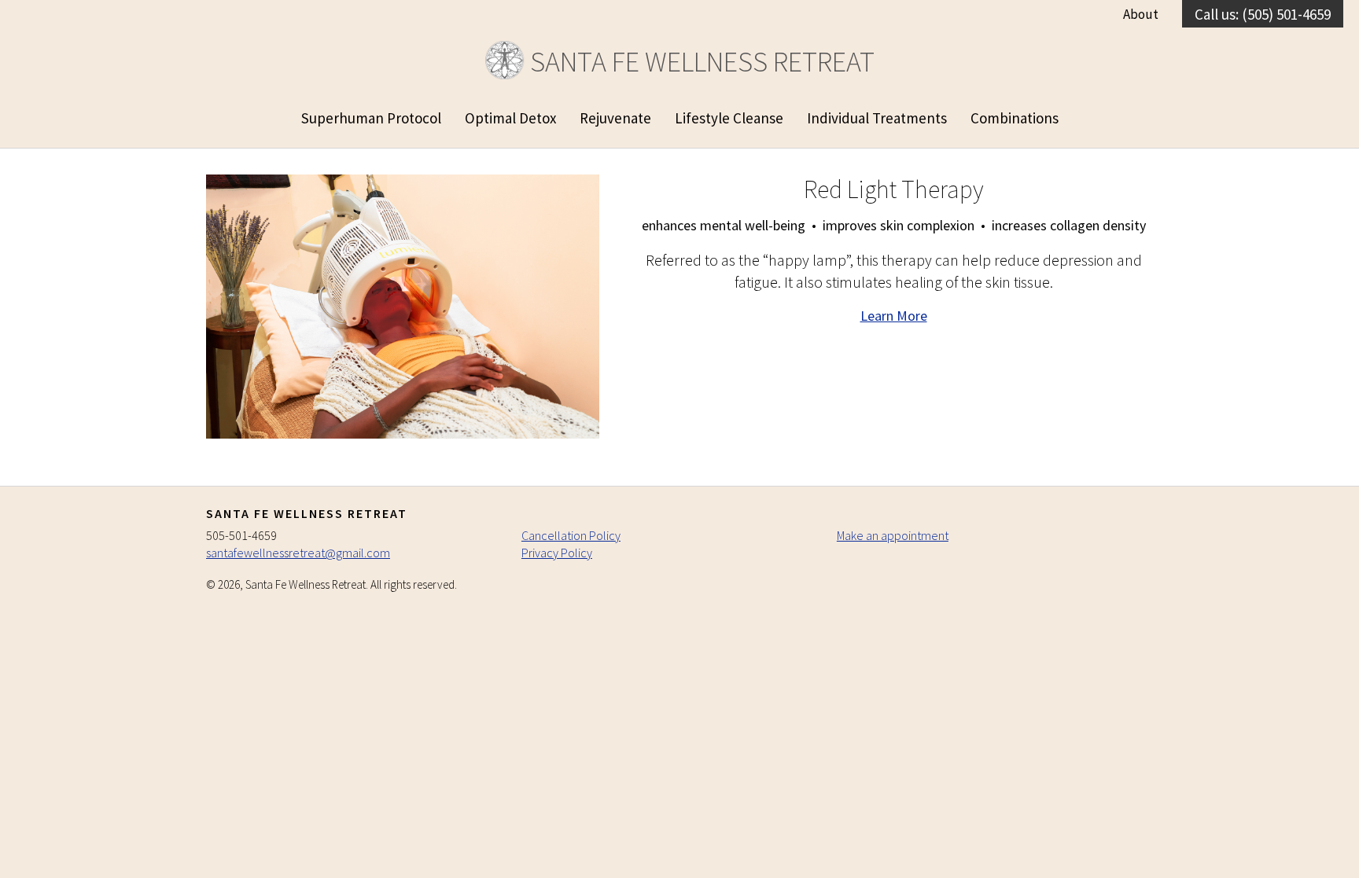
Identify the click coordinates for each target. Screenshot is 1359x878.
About (1140, 14)
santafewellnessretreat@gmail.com (298, 552)
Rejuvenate (615, 117)
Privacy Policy (556, 552)
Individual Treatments (877, 117)
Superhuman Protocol (371, 117)
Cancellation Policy (571, 535)
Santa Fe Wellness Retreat (700, 61)
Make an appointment (892, 535)
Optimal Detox (510, 117)
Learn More (893, 316)
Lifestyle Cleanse (729, 117)
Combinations (1014, 117)
